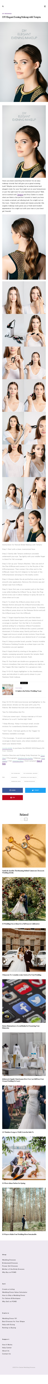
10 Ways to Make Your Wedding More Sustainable (19, 1234)
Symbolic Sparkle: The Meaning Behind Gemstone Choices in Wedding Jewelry (23, 872)
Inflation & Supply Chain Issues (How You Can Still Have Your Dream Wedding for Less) (23, 1080)
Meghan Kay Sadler (25, 758)
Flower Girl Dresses (10, 1266)
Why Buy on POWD (9, 1272)
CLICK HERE (7, 748)
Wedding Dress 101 (9, 1318)
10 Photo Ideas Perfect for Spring (13, 1183)
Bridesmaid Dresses (10, 1263)
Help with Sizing (8, 1324)
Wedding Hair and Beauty (29, 777)
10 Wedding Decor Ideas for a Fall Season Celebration (21, 924)
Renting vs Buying (9, 1328)
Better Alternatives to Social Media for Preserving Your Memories (21, 1027)
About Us (5, 1351)
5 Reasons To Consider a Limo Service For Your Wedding (21, 975)
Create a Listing (8, 1289)
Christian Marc (18, 761)
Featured (18, 688)
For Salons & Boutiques (11, 1298)
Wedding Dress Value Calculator (14, 1292)
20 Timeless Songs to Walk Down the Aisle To (18, 1132)
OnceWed (14, 777)
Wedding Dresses (9, 1260)
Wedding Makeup (30, 781)
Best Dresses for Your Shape (13, 1321)
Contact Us (6, 1354)
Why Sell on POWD (9, 1301)
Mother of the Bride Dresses (13, 1269)
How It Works (7, 1345)
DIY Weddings (7, 13)
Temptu (20, 195)
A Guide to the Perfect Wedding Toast (28, 691)
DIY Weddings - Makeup (31, 773)
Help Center (7, 1348)
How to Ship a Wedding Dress (13, 1295)
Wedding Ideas (16, 781)
